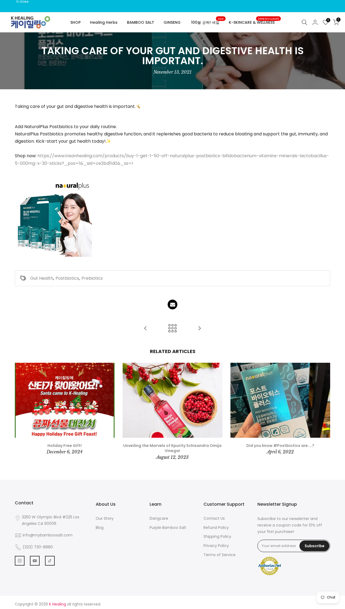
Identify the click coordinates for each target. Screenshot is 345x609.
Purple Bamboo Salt (168, 527)
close (11, 1)
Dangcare (159, 518)
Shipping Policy (217, 536)
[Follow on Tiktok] (50, 561)
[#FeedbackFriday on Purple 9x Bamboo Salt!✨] (145, 328)
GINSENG (172, 22)
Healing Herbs (104, 22)
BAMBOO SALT (140, 22)
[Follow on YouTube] (35, 561)
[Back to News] (172, 328)
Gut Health (41, 278)
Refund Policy (216, 527)
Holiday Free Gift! (64, 445)
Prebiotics (92, 278)
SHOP (75, 22)
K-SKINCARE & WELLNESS (254, 22)
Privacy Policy (216, 545)
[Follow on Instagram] (20, 561)
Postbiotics (67, 278)
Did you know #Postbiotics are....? (280, 445)
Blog (100, 527)
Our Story (104, 518)
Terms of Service (219, 554)
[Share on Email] (172, 304)
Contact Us (214, 518)
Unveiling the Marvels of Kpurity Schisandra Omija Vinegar (172, 448)
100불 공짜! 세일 (207, 22)
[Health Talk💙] (199, 328)
